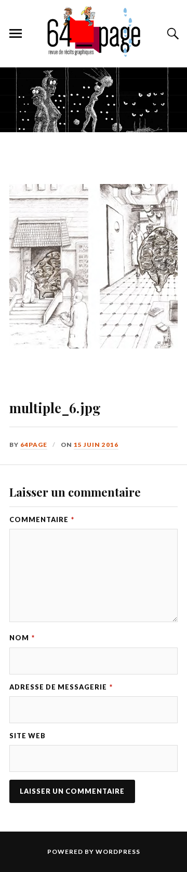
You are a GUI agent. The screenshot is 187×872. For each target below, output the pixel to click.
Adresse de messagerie (61, 687)
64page (33, 444)
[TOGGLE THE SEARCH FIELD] (171, 34)
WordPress (118, 851)
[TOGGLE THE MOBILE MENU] (15, 34)
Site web (27, 736)
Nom (22, 638)
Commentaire (41, 519)
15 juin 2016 (96, 444)
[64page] (93, 52)
